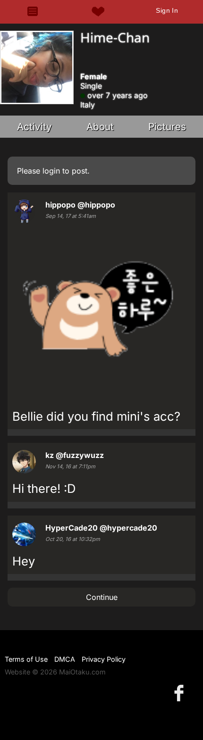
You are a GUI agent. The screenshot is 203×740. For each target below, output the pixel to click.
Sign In (167, 10)
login (51, 170)
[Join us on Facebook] (181, 693)
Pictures (167, 127)
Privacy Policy (104, 659)
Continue (102, 597)
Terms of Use (26, 659)
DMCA (64, 659)
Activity (34, 127)
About (100, 127)
